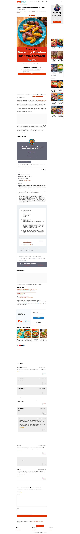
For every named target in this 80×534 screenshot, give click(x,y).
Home (17, 4)
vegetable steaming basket (40, 186)
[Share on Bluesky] (24, 345)
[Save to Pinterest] (20, 345)
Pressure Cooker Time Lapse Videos (26, 297)
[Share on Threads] (22, 345)
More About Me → (57, 21)
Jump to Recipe (32, 15)
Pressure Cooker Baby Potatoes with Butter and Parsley (27, 289)
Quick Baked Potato (20, 294)
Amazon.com (39, 303)
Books (35, 1)
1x (43, 169)
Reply (44, 373)
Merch (43, 1)
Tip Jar (26, 303)
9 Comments (18, 12)
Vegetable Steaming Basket (28, 244)
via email (24, 301)
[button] (24, 321)
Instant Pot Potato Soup (21, 293)
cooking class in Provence (38, 96)
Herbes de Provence (27, 180)
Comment (19, 494)
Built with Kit (38, 322)
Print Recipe (25, 161)
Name (18, 508)
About (47, 1)
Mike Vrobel (29, 155)
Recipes (31, 1)
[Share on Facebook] (17, 345)
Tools (39, 1)
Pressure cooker (24, 4)
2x (45, 169)
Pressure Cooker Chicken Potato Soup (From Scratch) (26, 292)
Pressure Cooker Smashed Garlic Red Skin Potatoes (26, 290)
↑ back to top (40, 525)
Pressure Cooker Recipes (24, 296)
